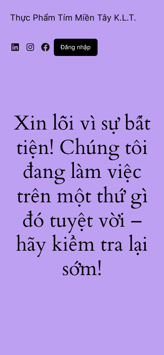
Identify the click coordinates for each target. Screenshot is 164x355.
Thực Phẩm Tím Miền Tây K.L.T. (73, 18)
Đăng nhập (76, 46)
